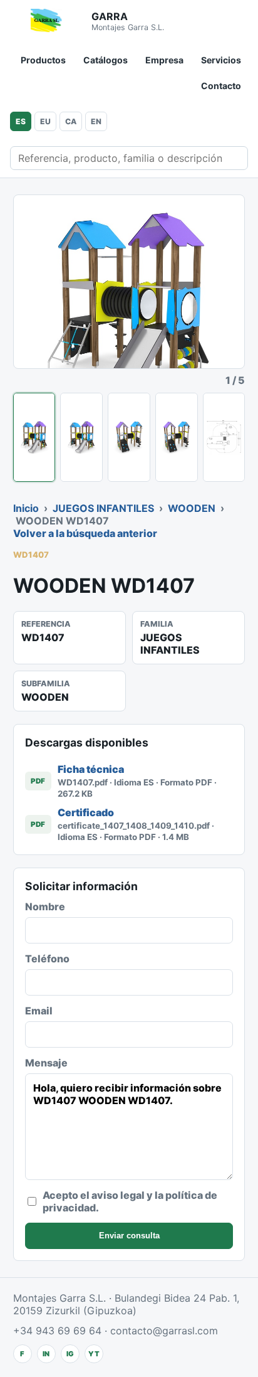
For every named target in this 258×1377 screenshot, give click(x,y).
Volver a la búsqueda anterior (85, 533)
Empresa (164, 60)
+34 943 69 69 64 (57, 1330)
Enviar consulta (129, 1235)
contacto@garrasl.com (164, 1330)
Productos (43, 60)
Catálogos (105, 60)
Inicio (26, 508)
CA (70, 121)
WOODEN (191, 508)
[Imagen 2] (81, 437)
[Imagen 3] (129, 437)
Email (39, 1010)
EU (45, 121)
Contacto (221, 85)
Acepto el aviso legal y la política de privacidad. (130, 1201)
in (46, 1353)
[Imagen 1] (34, 437)
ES (21, 121)
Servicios (221, 60)
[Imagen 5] (224, 437)
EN (96, 121)
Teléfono (47, 958)
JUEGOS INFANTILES (103, 508)
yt (94, 1353)
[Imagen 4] (176, 437)
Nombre (45, 906)
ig (70, 1353)
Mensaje (46, 1062)
